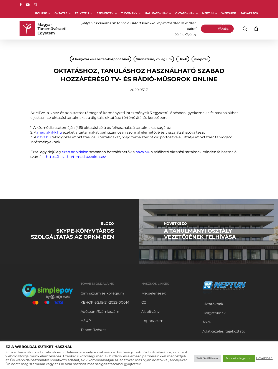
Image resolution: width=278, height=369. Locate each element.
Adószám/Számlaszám (100, 311)
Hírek (183, 59)
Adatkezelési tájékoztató (223, 331)
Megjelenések (153, 293)
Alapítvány (150, 311)
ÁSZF (206, 322)
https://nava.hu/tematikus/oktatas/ (76, 157)
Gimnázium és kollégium (102, 293)
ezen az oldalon (75, 152)
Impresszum (152, 321)
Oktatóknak (212, 304)
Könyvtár (201, 59)
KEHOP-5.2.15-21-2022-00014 (105, 302)
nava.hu (44, 137)
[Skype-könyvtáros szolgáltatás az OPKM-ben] (69, 231)
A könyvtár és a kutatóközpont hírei (100, 59)
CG (143, 302)
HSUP (86, 321)
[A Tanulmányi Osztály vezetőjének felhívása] (208, 231)
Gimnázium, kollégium (154, 59)
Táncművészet (93, 330)
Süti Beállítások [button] (207, 358)
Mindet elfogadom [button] (239, 358)
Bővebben (264, 358)
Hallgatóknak (214, 313)
